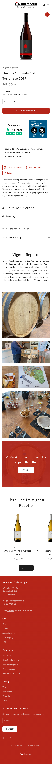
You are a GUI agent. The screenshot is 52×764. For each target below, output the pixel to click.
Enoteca (10, 610)
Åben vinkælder (8, 633)
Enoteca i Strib (8, 628)
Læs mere (26, 470)
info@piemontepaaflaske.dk (13, 601)
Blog (4, 642)
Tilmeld (10, 729)
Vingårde (6, 696)
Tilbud (4, 700)
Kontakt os (6, 655)
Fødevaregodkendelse (11, 673)
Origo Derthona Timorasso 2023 (17, 552)
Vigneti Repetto (10, 67)
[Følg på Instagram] (10, 738)
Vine (4, 687)
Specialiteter (7, 691)
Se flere (26, 568)
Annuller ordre (26, 754)
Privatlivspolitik (8, 669)
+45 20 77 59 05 (9, 604)
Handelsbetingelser (10, 664)
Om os (5, 624)
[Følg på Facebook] (3, 738)
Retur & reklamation (10, 660)
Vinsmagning (7, 637)
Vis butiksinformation (13, 156)
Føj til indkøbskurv (26, 111)
